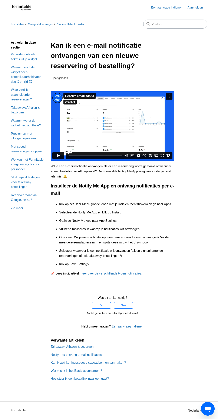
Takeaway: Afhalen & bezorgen (25, 110)
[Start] (21, 7)
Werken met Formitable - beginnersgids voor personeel (27, 164)
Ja (101, 305)
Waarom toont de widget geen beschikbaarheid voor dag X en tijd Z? (26, 74)
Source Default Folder (70, 24)
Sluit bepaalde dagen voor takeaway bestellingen (25, 182)
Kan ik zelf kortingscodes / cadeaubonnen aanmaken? (88, 362)
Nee (123, 305)
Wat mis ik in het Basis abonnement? (76, 370)
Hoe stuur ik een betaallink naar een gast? (80, 378)
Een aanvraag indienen (166, 7)
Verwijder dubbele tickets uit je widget (24, 56)
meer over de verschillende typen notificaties (110, 273)
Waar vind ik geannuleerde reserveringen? (21, 94)
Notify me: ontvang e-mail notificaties (76, 354)
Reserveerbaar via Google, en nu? (24, 197)
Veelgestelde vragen (40, 24)
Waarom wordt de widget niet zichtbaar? (26, 123)
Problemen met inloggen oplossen (23, 136)
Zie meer (17, 208)
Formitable (17, 24)
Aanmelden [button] (195, 7)
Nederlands (196, 410)
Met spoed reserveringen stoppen (26, 149)
